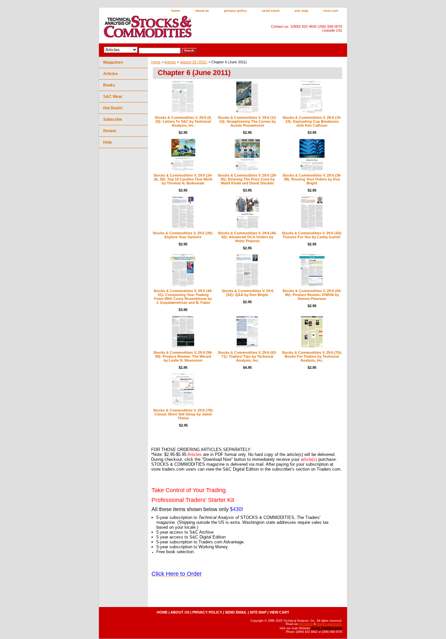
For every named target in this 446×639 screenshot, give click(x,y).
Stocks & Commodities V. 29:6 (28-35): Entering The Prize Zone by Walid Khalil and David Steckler (247, 179)
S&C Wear (112, 96)
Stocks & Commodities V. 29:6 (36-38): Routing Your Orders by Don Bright (312, 179)
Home (156, 62)
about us (202, 10)
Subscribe (112, 119)
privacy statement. (329, 624)
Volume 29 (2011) (193, 62)
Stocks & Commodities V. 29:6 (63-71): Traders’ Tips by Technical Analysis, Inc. (247, 356)
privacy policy (235, 10)
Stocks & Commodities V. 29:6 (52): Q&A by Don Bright (247, 293)
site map (301, 10)
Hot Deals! (113, 108)
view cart (330, 10)
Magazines (113, 62)
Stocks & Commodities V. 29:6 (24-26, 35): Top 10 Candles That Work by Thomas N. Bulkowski (183, 179)
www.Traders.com (326, 628)
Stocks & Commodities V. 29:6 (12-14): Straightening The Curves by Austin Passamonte (247, 121)
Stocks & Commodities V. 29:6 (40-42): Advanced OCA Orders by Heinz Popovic (247, 237)
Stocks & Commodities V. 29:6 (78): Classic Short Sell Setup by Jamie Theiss (183, 414)
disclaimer (306, 624)
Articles (170, 62)
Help (107, 142)
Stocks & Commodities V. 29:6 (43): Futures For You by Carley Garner (312, 235)
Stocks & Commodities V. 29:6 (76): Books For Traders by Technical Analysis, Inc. (312, 356)
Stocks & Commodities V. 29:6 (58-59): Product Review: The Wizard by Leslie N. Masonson (183, 356)
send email (270, 10)
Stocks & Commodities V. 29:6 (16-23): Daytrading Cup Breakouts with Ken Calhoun (312, 121)
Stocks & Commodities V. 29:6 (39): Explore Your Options (183, 235)
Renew (109, 131)
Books (109, 85)
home (175, 10)
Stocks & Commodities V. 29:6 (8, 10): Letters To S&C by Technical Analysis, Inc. (183, 121)
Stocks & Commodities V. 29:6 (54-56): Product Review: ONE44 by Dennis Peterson (312, 295)
